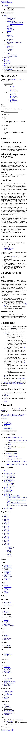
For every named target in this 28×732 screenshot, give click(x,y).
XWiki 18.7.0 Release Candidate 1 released (16, 440)
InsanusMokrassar (11, 383)
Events (11, 483)
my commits (20, 383)
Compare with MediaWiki (16, 24)
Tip (7, 493)
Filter (2, 111)
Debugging (6, 697)
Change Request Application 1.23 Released (16, 464)
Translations (10, 49)
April (9, 550)
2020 (6, 536)
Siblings (14, 95)
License (9, 31)
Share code (6, 714)
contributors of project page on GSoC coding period (13, 381)
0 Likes (5, 418)
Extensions (9, 35)
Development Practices (9, 681)
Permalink (14, 415)
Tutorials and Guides (9, 625)
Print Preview (15, 90)
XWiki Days (10, 508)
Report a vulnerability (9, 713)
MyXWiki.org (10, 480)
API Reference (7, 624)
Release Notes (7, 571)
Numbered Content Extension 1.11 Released (16, 461)
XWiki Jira (13, 328)
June (9, 553)
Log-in (5, 6)
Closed (5, 398)
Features (12, 474)
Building (6, 693)
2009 (6, 520)
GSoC (24, 414)
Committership (7, 669)
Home (5, 15)
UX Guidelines (7, 684)
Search (5, 8)
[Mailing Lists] (11, 730)
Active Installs (10, 29)
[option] (15, 119)
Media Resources (8, 576)
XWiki (8, 33)
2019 (6, 534)
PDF (5, 118)
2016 (6, 530)
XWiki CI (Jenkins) (8, 248)
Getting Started (7, 602)
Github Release (7, 249)
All (4, 392)
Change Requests (8, 428)
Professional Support (12, 56)
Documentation (7, 587)
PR (7, 333)
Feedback (9, 50)
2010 (6, 522)
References (9, 28)
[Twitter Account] (9, 730)
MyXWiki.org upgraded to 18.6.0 (14, 437)
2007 (6, 518)
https (13, 256)
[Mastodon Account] (5, 730)
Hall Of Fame (7, 671)
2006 (6, 516)
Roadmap (9, 25)
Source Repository (8, 691)
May (9, 551)
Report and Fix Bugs (9, 711)
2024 (6, 541)
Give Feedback (7, 707)
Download (6, 57)
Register (6, 5)
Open (5, 394)
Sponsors (6, 592)
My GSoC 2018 (8, 69)
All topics (6, 603)
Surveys (8, 491)
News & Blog (10, 19)
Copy (13, 86)
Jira (5, 333)
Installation (6, 612)
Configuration (7, 614)
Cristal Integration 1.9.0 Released (14, 459)
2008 (6, 519)
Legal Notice (7, 578)
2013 (6, 526)
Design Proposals (8, 685)
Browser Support (8, 672)
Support (6, 585)
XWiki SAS (13, 724)
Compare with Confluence (16, 22)
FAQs (8, 53)
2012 (6, 525)
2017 (6, 532)
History (13, 99)
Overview (6, 635)
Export (13, 89)
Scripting (6, 622)
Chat (5, 591)
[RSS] (4, 470)
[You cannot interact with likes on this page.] (2, 418)
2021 (6, 537)
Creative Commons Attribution (13, 720)
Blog (5, 67)
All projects (10, 39)
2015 (6, 529)
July (9, 554)
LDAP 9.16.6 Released (11, 453)
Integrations (3, 415)
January (10, 546)
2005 (6, 515)
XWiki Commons (8, 655)
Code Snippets (10, 36)
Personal (9, 489)
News (8, 481)
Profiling (6, 698)
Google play (7, 246)
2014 (6, 527)
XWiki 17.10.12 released (12, 456)
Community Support (12, 54)
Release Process (8, 678)
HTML (5, 129)
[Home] (4, 66)
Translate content (8, 709)
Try (4, 59)
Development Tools (8, 683)
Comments (14, 96)
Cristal (8, 43)
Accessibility (7, 579)
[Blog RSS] (13, 730)
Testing (5, 696)
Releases (9, 415)
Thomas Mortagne (18, 408)
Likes (13, 102)
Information (15, 100)
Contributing (7, 704)
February (10, 547)
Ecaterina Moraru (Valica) (15, 79)
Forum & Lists (7, 589)
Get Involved (10, 46)
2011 (6, 523)
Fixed (5, 401)
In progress (6, 397)
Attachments (15, 97)
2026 (6, 544)
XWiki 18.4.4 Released (11, 451)
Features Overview (8, 605)
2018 (6, 533)
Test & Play (6, 706)
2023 (6, 540)
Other (8, 487)
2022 (6, 539)
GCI (11, 484)
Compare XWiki (11, 21)
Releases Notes (10, 26)
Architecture (7, 621)
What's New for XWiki (13, 496)
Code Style (6, 680)
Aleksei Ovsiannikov (11, 414)
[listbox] (14, 124)
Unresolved (6, 395)
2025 (6, 543)
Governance (7, 667)
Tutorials (9, 494)
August (9, 555)
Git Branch (22, 378)
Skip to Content (4, 1)
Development (10, 47)
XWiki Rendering (8, 654)
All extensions (7, 645)
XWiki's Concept (11, 18)
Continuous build (8, 694)
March (9, 548)
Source (13, 93)
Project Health (7, 668)
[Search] (8, 8)
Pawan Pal (3, 410)
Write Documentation (9, 710)
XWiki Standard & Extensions (14, 42)
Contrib (12, 477)
